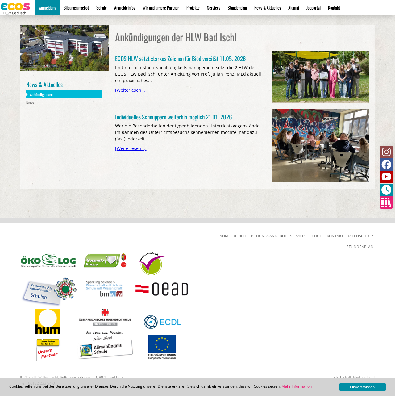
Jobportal (313, 7)
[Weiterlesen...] (131, 90)
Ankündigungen (41, 94)
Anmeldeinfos (124, 7)
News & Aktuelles (267, 7)
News (30, 102)
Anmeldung (47, 7)
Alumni (293, 7)
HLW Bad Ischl (46, 377)
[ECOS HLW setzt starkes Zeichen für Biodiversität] (320, 53)
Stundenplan (237, 7)
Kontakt (334, 7)
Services (213, 7)
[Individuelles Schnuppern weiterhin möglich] (320, 111)
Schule (101, 7)
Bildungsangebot (76, 7)
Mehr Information (296, 386)
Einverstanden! (363, 387)
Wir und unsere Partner (161, 7)
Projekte (193, 7)
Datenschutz (360, 236)
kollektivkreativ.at (360, 377)
